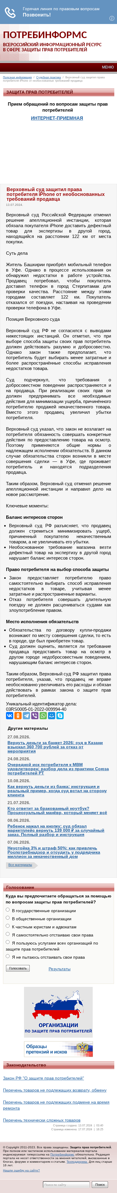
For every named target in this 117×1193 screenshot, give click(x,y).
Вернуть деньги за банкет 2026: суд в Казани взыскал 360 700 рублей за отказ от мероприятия (55, 746)
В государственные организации (44, 910)
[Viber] (34, 715)
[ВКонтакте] (9, 715)
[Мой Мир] (51, 715)
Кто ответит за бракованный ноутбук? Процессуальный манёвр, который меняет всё (57, 810)
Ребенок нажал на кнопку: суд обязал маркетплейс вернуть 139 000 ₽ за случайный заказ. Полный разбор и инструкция (56, 830)
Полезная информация (17, 77)
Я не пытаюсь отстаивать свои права (48, 957)
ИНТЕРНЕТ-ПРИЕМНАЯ (57, 118)
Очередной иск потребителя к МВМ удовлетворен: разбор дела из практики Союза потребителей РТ (58, 768)
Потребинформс (62, 1154)
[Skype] (60, 715)
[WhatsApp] (43, 715)
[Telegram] (26, 715)
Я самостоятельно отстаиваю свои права (52, 935)
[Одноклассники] (18, 715)
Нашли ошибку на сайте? (21, 1170)
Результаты (59, 968)
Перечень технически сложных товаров (41, 1120)
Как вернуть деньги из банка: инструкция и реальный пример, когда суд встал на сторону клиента (57, 790)
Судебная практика (48, 77)
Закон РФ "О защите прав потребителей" (43, 1078)
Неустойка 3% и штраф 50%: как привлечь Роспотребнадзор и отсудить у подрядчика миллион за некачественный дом (54, 852)
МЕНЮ (108, 67)
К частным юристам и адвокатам (44, 926)
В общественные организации (41, 918)
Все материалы (20, 865)
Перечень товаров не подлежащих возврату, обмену (54, 1090)
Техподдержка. (77, 1161)
